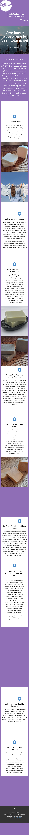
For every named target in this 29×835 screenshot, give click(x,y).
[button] (2, 37)
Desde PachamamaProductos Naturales (16, 15)
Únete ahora (14, 43)
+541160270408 (17, 814)
